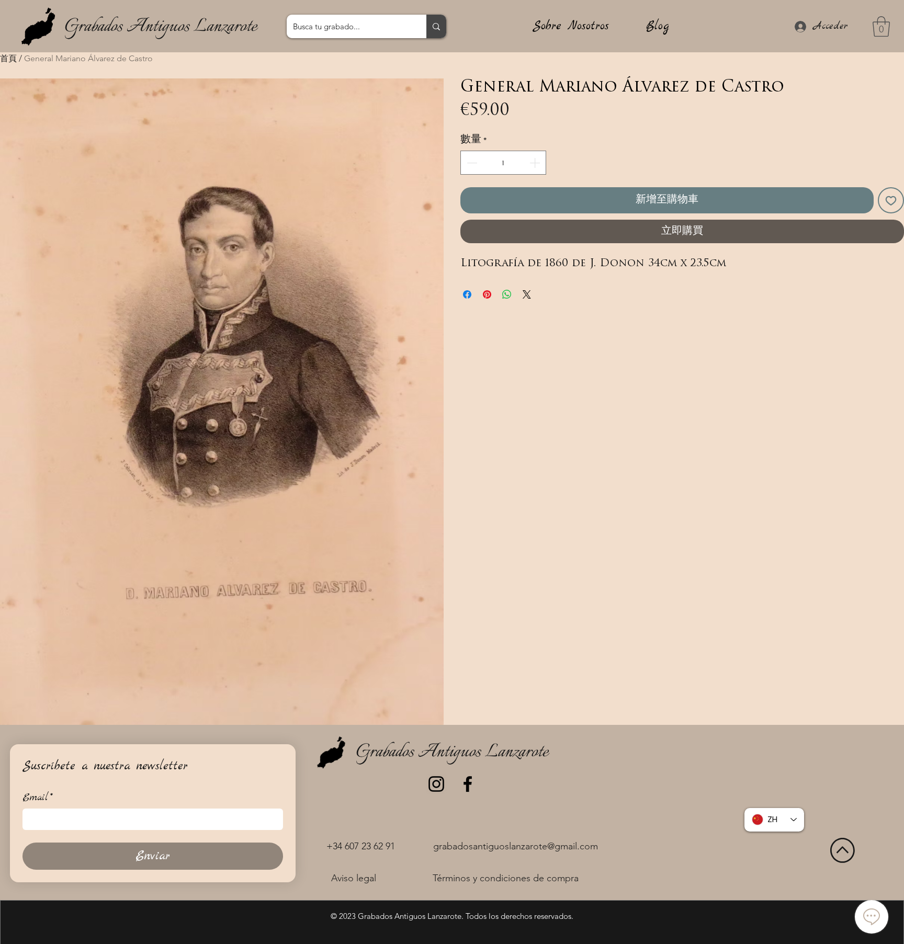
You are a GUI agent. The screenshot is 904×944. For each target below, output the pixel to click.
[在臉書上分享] (467, 294)
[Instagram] (436, 784)
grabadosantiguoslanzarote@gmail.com (515, 846)
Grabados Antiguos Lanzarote (160, 26)
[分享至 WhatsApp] (507, 294)
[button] (881, 26)
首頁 (8, 58)
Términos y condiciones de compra (506, 878)
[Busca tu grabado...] (436, 26)
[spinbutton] (503, 162)
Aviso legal (353, 878)
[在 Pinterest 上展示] (487, 294)
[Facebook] (467, 784)
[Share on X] (527, 294)
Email (37, 797)
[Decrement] (471, 162)
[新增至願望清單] (891, 200)
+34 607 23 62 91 (360, 846)
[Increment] (536, 162)
